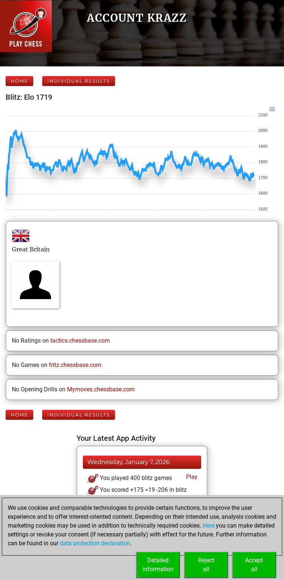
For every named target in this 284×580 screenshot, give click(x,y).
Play (191, 476)
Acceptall (254, 565)
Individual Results (78, 81)
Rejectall (206, 565)
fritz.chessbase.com (75, 364)
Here (208, 525)
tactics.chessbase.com (80, 340)
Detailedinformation (158, 565)
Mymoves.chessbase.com (101, 389)
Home (19, 81)
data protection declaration (95, 543)
